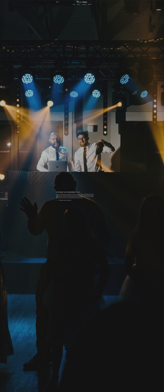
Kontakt (89, 4)
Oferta (78, 4)
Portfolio (84, 4)
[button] (80, 4)
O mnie (74, 4)
